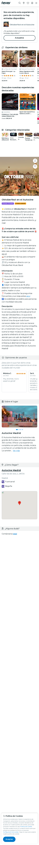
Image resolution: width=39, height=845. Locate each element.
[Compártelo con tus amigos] (35, 161)
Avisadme (19, 38)
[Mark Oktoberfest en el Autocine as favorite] (35, 166)
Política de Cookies (26, 826)
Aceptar (9, 839)
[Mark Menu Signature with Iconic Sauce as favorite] (33, 52)
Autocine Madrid (11, 470)
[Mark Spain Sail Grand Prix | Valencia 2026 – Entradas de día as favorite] (33, 95)
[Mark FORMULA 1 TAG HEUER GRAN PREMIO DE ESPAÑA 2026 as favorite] (15, 95)
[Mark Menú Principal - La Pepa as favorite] (15, 52)
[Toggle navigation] (36, 3)
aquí (28, 296)
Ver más (16, 451)
